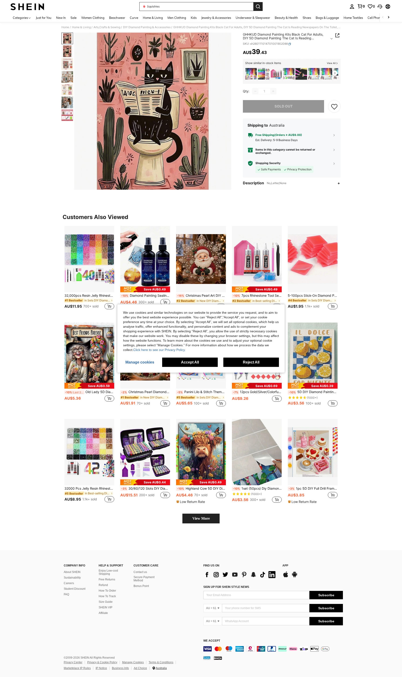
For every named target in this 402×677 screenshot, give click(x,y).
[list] (240, 574)
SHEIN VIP (105, 607)
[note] (145, 289)
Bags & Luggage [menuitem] (327, 18)
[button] (380, 6)
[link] (361, 6)
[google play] (294, 576)
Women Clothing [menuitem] (92, 18)
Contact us (140, 572)
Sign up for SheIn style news (226, 587)
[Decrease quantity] (255, 91)
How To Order (107, 590)
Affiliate (103, 613)
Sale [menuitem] (73, 18)
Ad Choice (140, 668)
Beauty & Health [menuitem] (286, 18)
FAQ (66, 594)
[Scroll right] (388, 17)
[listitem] (251, 74)
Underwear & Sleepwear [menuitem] (253, 18)
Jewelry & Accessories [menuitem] (216, 18)
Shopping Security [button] (268, 163)
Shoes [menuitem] (307, 18)
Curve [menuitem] (134, 18)
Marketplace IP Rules (77, 668)
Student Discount (74, 588)
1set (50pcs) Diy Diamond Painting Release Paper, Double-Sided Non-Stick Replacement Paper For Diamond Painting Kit (257, 488)
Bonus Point (141, 586)
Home (65, 27)
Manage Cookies (133, 662)
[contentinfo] (273, 649)
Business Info (120, 668)
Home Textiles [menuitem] (353, 18)
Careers (69, 583)
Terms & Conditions (161, 662)
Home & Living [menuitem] (153, 18)
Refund (103, 585)
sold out (284, 106)
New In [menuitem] (61, 18)
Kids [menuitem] (194, 18)
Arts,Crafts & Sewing (107, 27)
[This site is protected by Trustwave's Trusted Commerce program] (206, 658)
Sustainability (72, 577)
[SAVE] (334, 106)
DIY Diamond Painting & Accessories (147, 27)
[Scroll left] (383, 17)
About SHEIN (72, 572)
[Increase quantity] (273, 91)
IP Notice (101, 668)
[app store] (285, 576)
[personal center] (352, 6)
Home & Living (81, 27)
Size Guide (106, 601)
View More (201, 518)
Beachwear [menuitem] (117, 18)
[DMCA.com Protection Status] (218, 658)
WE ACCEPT (211, 640)
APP (285, 565)
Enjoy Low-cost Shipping (108, 572)
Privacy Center (73, 662)
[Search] (258, 6)
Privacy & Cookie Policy (102, 662)
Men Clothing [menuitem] (177, 18)
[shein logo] (27, 6)
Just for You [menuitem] (43, 18)
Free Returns (107, 579)
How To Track (107, 596)
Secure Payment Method (144, 579)
